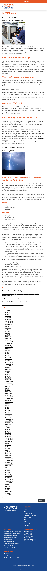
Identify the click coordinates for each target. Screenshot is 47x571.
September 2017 (9, 484)
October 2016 (8, 493)
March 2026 (8, 316)
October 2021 (8, 400)
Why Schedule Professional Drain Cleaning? (13, 305)
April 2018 (7, 472)
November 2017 (9, 481)
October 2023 (8, 366)
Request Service (27, 525)
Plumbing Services (8, 539)
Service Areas (27, 523)
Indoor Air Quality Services (10, 547)
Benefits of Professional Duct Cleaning (12, 291)
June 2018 (7, 469)
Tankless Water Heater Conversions (12, 543)
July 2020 (7, 426)
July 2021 (7, 405)
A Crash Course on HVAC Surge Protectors (14, 147)
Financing (26, 511)
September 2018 (9, 464)
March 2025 (8, 336)
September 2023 (9, 367)
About (25, 509)
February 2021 (8, 414)
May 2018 (7, 470)
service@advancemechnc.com (11, 555)
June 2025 (7, 331)
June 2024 (7, 352)
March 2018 (8, 474)
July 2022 (7, 388)
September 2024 (9, 347)
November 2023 (9, 364)
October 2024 (8, 345)
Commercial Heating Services (10, 537)
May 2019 (7, 450)
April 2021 (7, 410)
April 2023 (7, 376)
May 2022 (7, 390)
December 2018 (9, 458)
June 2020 (7, 427)
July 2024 (7, 350)
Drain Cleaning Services (9, 541)
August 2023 (8, 369)
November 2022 (9, 381)
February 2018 (8, 476)
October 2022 (8, 383)
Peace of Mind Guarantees (30, 515)
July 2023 (7, 371)
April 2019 (7, 452)
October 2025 (8, 324)
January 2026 (8, 319)
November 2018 (9, 460)
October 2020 (8, 421)
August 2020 (8, 424)
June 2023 (7, 372)
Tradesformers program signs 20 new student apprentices (17, 298)
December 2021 (9, 397)
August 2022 (8, 386)
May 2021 (7, 409)
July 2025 (7, 329)
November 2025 (9, 323)
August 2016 (8, 495)
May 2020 (7, 429)
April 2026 (7, 314)
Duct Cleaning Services (9, 545)
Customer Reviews (28, 513)
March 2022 (8, 391)
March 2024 (8, 357)
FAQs (25, 519)
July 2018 (7, 467)
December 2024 (9, 341)
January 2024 (8, 360)
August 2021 (8, 403)
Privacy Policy (30, 565)
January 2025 (8, 340)
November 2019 (9, 440)
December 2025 (9, 321)
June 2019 (7, 448)
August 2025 (8, 328)
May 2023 (7, 374)
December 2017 (9, 479)
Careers (25, 521)
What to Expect (27, 517)
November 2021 (9, 398)
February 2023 (8, 379)
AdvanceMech (19, 20)
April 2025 (7, 335)
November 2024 (9, 343)
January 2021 (8, 415)
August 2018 (8, 465)
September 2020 (9, 422)
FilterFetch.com (10, 69)
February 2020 (8, 434)
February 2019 (8, 455)
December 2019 (9, 438)
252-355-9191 (7, 553)
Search (4, 498)
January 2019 (8, 457)
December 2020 (9, 417)
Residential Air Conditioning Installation (12, 531)
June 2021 (7, 407)
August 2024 (8, 348)
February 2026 (8, 317)
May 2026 (7, 312)
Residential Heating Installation (10, 535)
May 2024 (7, 354)
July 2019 (7, 446)
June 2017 (7, 489)
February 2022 (8, 393)
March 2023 (8, 378)
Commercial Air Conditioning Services (12, 533)
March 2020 (8, 433)
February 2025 (8, 338)
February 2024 (8, 359)
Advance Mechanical (35, 281)
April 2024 (7, 355)
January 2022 (8, 395)
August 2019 (8, 445)
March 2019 (8, 453)
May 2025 (7, 333)
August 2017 (8, 486)
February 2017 (8, 491)
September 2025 (9, 326)
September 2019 (9, 443)
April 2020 (7, 431)
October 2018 (8, 462)
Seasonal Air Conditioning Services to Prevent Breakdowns (17, 302)
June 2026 (7, 311)
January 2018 (8, 477)
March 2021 (8, 412)
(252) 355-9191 (25, 1)
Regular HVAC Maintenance (10, 17)
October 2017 (8, 483)
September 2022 (9, 384)
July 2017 (7, 488)
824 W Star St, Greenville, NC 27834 (12, 557)
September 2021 (9, 402)
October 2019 (8, 441)
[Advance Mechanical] (10, 511)
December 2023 (9, 362)
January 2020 (8, 436)
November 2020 (9, 419)
